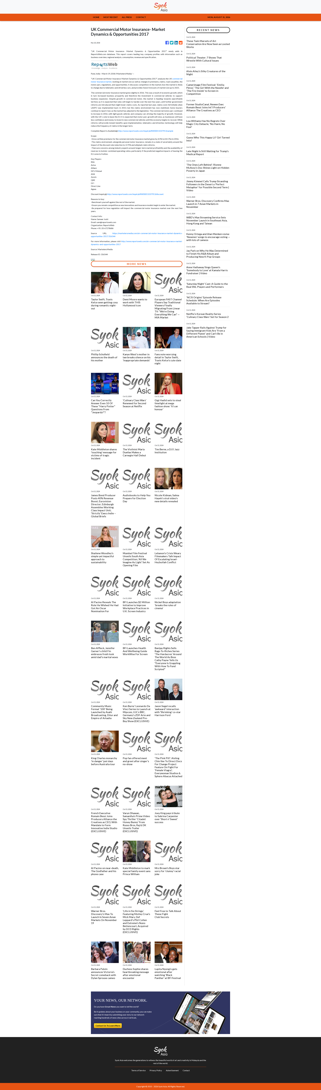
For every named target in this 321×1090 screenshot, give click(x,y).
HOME (96, 17)
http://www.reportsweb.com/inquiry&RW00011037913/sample (145, 131)
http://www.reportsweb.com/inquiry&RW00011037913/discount (135, 194)
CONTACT (141, 17)
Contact (186, 1070)
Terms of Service (138, 1070)
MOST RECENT (110, 17)
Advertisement (172, 1070)
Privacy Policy (156, 1070)
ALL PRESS (127, 17)
